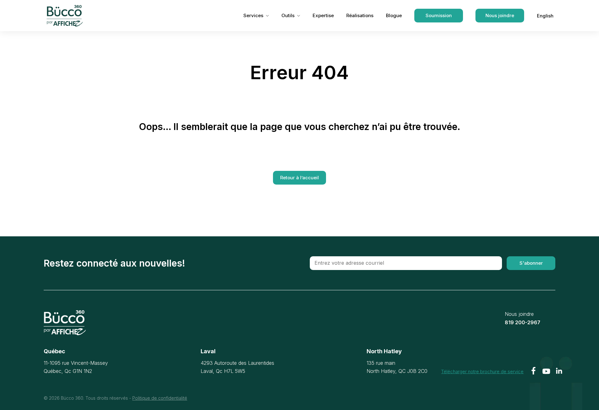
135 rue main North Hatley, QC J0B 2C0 (397, 367)
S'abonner (531, 263)
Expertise (323, 15)
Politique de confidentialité (159, 398)
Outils (288, 15)
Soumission (439, 15)
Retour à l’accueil (299, 178)
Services (253, 15)
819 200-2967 (522, 322)
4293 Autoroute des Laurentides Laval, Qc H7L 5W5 (237, 367)
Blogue (394, 15)
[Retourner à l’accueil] (65, 322)
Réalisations (359, 15)
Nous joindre (499, 15)
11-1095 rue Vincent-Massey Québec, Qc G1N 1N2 (76, 367)
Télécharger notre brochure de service (482, 371)
